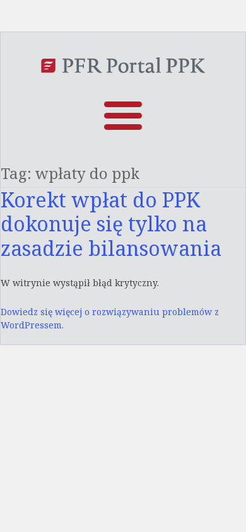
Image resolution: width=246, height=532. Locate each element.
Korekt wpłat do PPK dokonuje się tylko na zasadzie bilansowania (111, 224)
